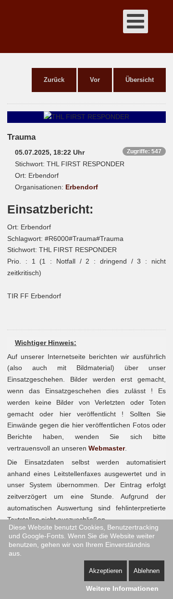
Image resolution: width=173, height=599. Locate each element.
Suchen (161, 26)
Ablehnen (147, 570)
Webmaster (106, 448)
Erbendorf (81, 187)
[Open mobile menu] (135, 21)
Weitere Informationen (122, 588)
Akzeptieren (105, 570)
